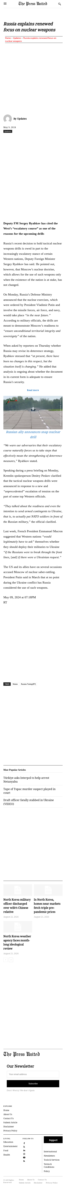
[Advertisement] (33, 78)
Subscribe (33, 1083)
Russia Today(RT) (28, 684)
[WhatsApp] (40, 138)
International (50, 1151)
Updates (17, 38)
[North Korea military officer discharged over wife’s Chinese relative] (17, 890)
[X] (25, 138)
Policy (47, 1171)
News (15, 684)
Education (8, 1142)
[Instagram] (24, 1153)
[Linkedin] (48, 138)
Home (8, 38)
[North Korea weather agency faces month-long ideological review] (17, 927)
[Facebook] (17, 138)
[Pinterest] (56, 138)
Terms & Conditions (49, 1165)
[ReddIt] (33, 138)
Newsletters (49, 1155)
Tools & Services (51, 1159)
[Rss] (24, 1160)
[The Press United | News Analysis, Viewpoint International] (38, 4)
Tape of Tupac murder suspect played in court (29, 791)
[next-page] (11, 960)
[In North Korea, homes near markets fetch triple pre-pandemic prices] (48, 890)
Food (5, 1150)
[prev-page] (5, 960)
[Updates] (8, 118)
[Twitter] (24, 1146)
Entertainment (10, 1146)
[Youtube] (24, 1157)
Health (6, 1154)
